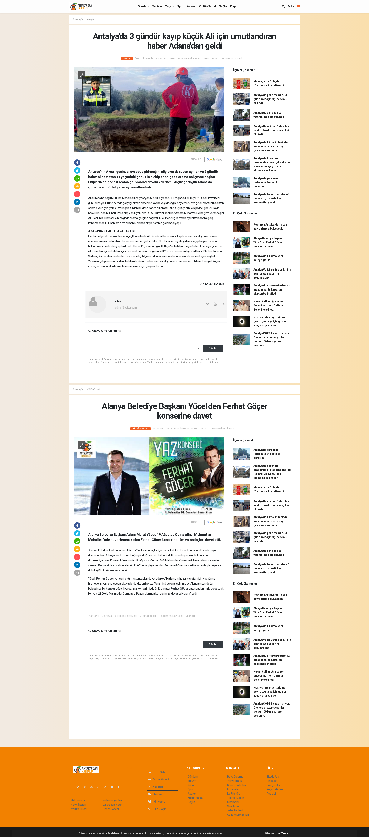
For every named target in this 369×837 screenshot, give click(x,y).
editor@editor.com (126, 307)
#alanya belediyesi (126, 615)
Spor (180, 6)
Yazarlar (157, 786)
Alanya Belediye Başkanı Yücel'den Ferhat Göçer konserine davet (268, 242)
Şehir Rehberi (235, 810)
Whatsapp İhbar (112, 804)
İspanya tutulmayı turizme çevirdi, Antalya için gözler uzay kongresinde (269, 321)
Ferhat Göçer (107, 565)
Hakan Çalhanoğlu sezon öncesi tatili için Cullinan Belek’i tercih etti (268, 305)
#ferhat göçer (148, 615)
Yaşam (169, 6)
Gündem (143, 6)
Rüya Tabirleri (275, 789)
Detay (270, 833)
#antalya (94, 615)
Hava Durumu (235, 776)
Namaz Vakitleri (236, 785)
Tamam (285, 833)
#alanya (107, 615)
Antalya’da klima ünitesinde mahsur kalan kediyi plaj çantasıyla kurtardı (270, 146)
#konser (190, 615)
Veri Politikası (79, 808)
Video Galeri (161, 779)
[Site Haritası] (113, 787)
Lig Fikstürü (233, 793)
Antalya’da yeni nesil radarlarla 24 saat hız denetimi (266, 182)
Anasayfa (78, 19)
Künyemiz (159, 801)
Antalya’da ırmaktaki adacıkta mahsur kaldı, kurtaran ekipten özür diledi (271, 289)
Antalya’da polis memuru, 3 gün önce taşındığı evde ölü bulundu (270, 99)
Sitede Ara (273, 776)
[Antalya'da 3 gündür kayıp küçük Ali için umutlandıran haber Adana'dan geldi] (149, 109)
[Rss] (106, 787)
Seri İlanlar (233, 806)
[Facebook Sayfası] (73, 787)
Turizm (157, 6)
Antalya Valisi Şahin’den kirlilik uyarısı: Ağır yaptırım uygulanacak (272, 273)
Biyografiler (273, 785)
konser (111, 588)
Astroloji (271, 793)
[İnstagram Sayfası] (86, 787)
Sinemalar (233, 802)
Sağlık (223, 6)
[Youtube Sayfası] (93, 787)
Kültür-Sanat (207, 6)
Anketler (272, 780)
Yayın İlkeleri (78, 804)
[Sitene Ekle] (120, 787)
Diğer (234, 6)
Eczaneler (233, 789)
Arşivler (158, 794)
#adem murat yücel (171, 615)
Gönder (213, 348)
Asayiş (191, 6)
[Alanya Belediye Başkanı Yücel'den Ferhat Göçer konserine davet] (149, 475)
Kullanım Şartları (112, 800)
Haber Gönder (111, 808)
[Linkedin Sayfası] (99, 787)
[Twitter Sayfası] (79, 787)
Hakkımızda (78, 800)
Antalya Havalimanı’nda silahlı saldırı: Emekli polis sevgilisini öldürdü (272, 130)
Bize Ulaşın (159, 808)
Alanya (93, 550)
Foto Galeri (160, 772)
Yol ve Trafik (234, 780)
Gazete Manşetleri (238, 814)
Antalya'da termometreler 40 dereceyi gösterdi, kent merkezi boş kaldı (271, 198)
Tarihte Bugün (235, 797)
